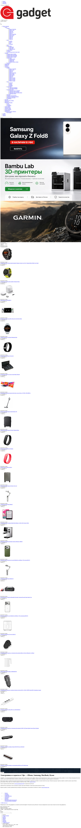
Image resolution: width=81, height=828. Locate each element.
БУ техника (9, 112)
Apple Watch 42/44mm (13, 88)
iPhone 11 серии (12, 80)
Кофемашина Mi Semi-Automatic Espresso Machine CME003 (11, 541)
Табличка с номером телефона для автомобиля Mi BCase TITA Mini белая (14, 765)
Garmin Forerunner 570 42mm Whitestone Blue (8, 337)
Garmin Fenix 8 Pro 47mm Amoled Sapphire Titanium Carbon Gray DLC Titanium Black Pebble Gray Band (19, 263)
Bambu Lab (7, 64)
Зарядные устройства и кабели (13, 96)
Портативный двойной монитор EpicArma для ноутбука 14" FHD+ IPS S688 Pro (15, 393)
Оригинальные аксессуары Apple (13, 52)
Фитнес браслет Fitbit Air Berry (6, 467)
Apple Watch (9, 46)
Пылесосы (7, 101)
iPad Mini (11, 44)
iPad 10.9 (11, 82)
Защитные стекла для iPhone (14, 90)
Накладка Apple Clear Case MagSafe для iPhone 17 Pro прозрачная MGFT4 (14, 615)
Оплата (4, 1)
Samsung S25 (11, 60)
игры (8, 103)
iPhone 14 (11, 39)
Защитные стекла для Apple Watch (15, 92)
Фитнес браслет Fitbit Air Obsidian (6, 448)
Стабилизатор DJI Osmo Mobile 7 (6, 504)
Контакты (4, 3)
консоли (8, 104)
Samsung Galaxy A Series (13, 61)
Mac (8, 45)
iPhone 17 (11, 33)
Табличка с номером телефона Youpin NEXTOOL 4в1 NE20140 (12, 746)
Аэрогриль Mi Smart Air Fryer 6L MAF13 (8, 634)
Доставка (4, 2)
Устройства (9, 98)
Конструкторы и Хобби (9, 100)
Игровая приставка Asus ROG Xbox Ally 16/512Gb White (11, 318)
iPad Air (10, 42)
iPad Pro (10, 41)
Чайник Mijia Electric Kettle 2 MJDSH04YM (8, 671)
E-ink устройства (8, 109)
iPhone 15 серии (12, 77)
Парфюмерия (7, 110)
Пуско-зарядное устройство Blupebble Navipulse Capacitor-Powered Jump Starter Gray (16, 597)
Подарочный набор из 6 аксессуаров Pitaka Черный (10, 374)
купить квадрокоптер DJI (19, 783)
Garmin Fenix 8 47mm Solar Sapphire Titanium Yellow (10, 281)
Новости (4, 817)
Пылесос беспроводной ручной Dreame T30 (8, 411)
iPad (8, 40)
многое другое (32, 781)
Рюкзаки (6, 99)
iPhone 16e (11, 36)
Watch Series (11, 47)
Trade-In (4, 115)
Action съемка (7, 106)
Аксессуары (7, 66)
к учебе (4, 113)
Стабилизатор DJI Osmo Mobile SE (6, 578)
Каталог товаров (6, 26)
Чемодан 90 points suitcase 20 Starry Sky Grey (8, 485)
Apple (6, 27)
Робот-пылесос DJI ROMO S (5, 300)
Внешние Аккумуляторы (11, 95)
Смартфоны (7, 63)
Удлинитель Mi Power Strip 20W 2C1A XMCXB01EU (10, 709)
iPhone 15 (11, 38)
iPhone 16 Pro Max (12, 34)
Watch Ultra (11, 48)
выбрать (2, 772)
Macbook (8, 94)
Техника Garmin (8, 108)
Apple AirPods (9, 50)
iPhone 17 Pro (11, 30)
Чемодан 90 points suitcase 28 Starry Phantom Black (9, 430)
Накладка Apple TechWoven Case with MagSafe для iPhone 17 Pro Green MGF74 (15, 560)
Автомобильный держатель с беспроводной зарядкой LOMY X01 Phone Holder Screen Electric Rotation (19, 728)
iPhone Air (11, 31)
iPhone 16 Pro (11, 35)
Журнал (4, 114)
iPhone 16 (11, 37)
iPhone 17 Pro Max (12, 29)
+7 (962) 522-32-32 (3, 802)
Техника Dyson (8, 107)
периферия (9, 105)
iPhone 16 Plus (11, 74)
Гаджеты (8, 51)
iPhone (8, 28)
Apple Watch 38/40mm (13, 87)
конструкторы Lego (45, 787)
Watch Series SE (12, 49)
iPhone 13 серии (12, 79)
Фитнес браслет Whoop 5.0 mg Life (7, 355)
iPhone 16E (11, 75)
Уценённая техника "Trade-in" (10, 111)
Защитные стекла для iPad (14, 91)
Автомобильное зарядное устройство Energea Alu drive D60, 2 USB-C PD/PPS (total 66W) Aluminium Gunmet (20, 690)
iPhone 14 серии (12, 78)
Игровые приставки (8, 102)
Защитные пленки (12, 93)
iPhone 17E (11, 32)
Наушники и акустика (11, 97)
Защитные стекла (10, 89)
